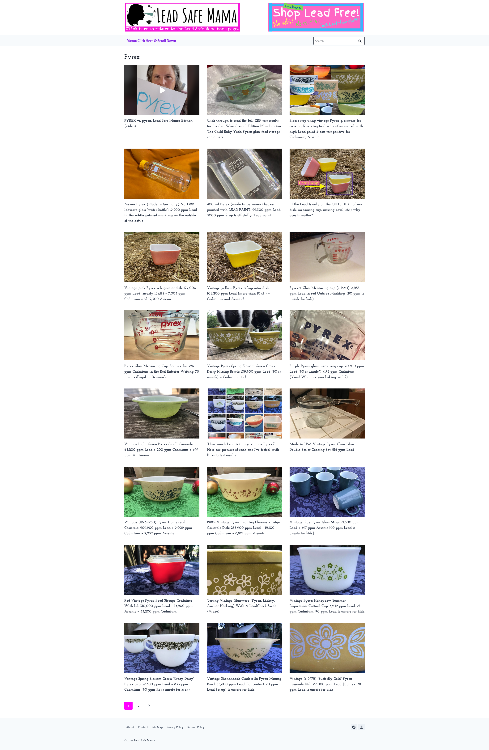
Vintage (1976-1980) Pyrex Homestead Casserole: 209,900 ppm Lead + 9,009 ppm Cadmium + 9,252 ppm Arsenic (158, 528)
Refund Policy (195, 727)
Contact (143, 727)
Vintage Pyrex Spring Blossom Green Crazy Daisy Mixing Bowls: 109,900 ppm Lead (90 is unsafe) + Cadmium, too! (244, 371)
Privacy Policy (175, 727)
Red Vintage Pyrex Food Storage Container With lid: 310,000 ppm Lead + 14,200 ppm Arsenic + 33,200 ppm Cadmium (158, 606)
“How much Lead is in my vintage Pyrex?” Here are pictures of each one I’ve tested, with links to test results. (243, 450)
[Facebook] (354, 727)
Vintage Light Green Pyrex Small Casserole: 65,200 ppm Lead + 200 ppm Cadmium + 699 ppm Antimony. (161, 450)
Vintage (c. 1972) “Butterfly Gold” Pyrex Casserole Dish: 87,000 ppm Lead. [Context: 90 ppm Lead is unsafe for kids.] (326, 684)
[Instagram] (361, 727)
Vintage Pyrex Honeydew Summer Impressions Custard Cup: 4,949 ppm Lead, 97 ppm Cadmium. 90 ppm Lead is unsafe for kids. (327, 606)
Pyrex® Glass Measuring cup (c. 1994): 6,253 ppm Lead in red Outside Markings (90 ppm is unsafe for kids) (327, 293)
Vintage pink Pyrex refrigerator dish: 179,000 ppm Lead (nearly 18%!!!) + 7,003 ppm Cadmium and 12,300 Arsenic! (160, 293)
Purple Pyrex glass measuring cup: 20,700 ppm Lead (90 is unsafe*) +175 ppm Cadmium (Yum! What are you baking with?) (327, 371)
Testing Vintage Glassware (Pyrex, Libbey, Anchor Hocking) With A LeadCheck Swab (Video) (241, 606)
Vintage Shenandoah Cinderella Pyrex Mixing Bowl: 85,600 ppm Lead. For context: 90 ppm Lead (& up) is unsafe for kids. (244, 684)
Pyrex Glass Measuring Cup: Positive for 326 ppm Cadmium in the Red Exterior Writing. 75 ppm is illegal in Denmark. (161, 371)
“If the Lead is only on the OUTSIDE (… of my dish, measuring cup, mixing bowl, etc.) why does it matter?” (326, 210)
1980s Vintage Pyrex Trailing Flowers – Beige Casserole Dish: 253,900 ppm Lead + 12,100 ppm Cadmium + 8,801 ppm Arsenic (243, 528)
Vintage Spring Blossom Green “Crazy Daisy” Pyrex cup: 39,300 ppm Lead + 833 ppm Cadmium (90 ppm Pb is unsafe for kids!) (159, 684)
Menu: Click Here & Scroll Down (151, 41)
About (130, 727)
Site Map (157, 727)
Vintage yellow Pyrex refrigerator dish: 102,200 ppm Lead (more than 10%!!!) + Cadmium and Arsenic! (238, 293)
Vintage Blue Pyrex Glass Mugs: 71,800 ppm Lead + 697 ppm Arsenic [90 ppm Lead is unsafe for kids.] (324, 528)
